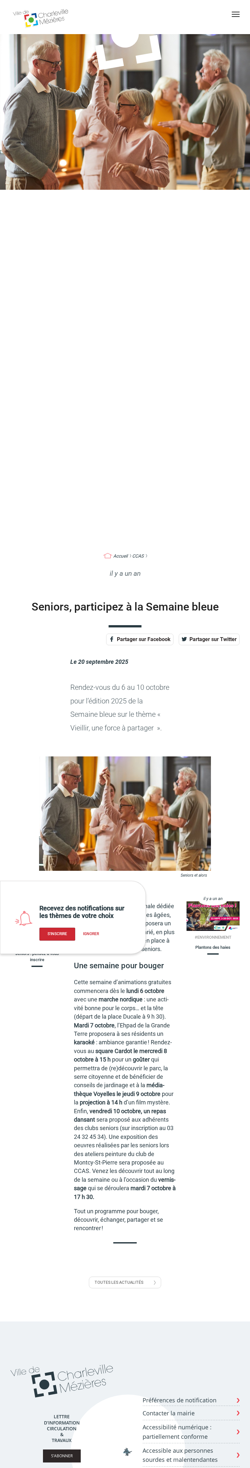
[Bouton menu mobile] (235, 14)
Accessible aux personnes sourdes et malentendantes (180, 1455)
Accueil (120, 556)
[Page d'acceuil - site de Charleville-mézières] (41, 17)
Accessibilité (233, 25)
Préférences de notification (179, 1400)
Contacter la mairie (169, 1413)
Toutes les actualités (118, 1282)
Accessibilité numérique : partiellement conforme (177, 1431)
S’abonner (62, 1456)
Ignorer (91, 934)
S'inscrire (57, 934)
